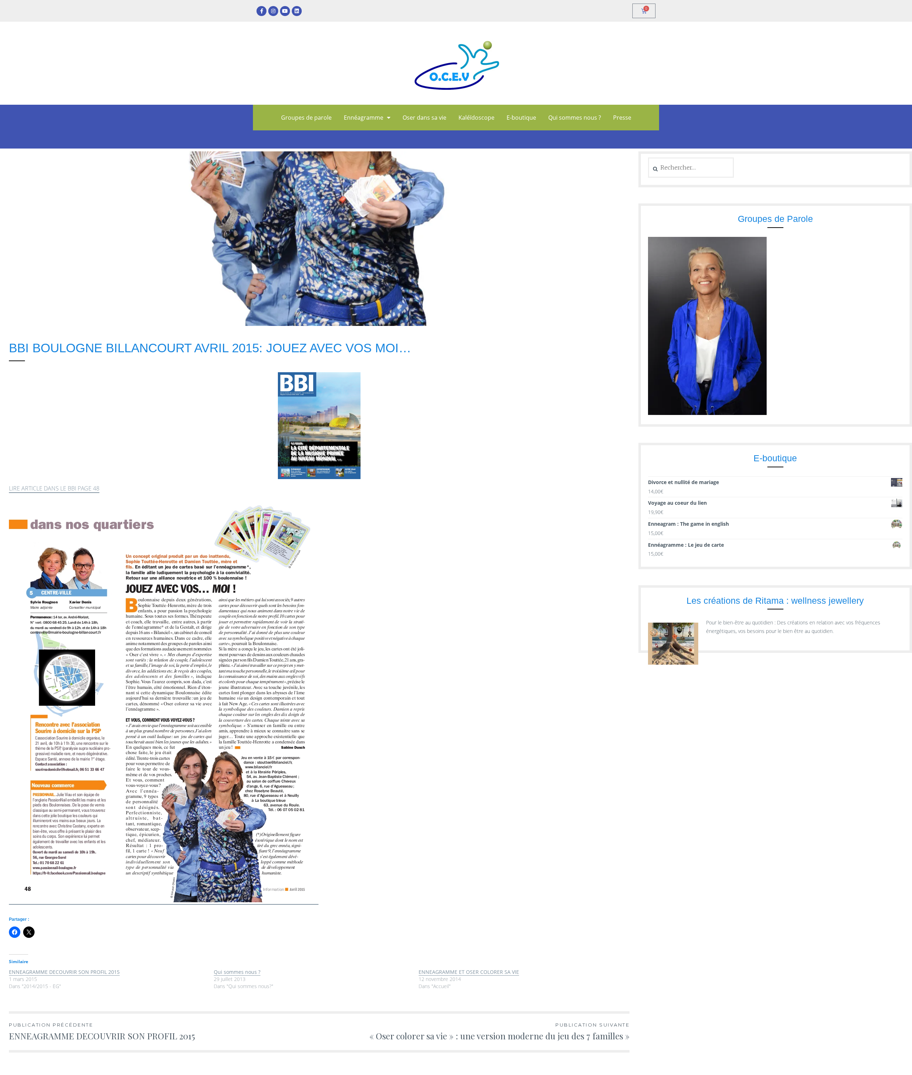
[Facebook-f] (261, 11)
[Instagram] (273, 11)
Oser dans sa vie (424, 117)
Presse (622, 117)
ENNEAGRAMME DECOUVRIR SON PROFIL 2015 (64, 971)
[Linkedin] (297, 11)
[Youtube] (285, 11)
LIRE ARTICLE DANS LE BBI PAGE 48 (54, 488)
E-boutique (521, 117)
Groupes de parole (306, 117)
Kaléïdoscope (476, 117)
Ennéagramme (363, 117)
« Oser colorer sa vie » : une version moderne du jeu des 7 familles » (499, 1032)
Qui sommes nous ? (574, 117)
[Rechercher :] (691, 167)
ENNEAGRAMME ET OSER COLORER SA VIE (469, 971)
